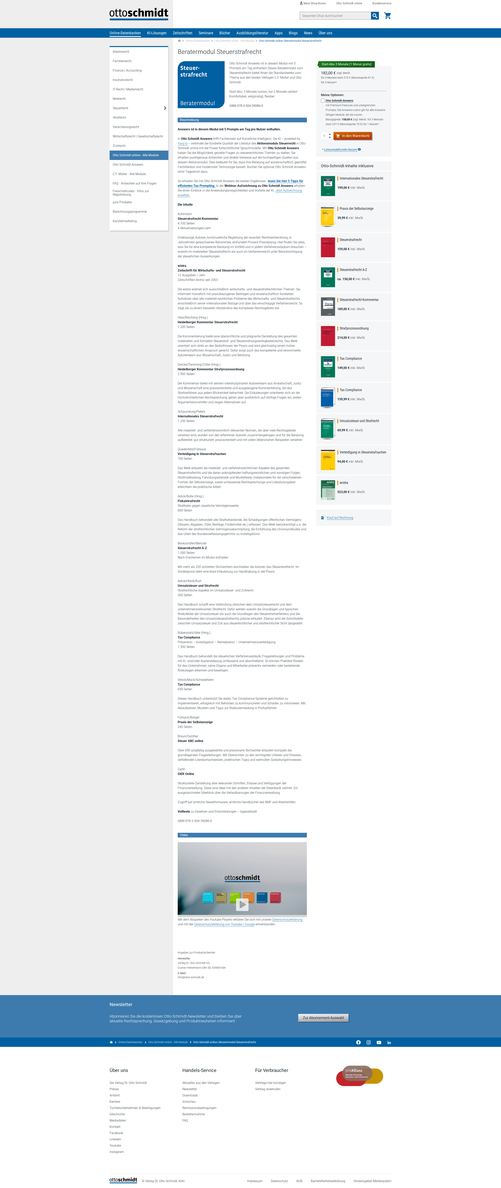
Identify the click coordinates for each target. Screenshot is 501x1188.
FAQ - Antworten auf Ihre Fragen (135, 183)
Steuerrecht (120, 108)
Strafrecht (119, 117)
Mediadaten (118, 1120)
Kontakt (115, 1127)
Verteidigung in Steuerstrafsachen (363, 452)
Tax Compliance (351, 358)
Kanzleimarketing (125, 221)
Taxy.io (182, 143)
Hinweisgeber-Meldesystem (372, 1181)
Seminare (206, 33)
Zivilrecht (119, 146)
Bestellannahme (193, 1114)
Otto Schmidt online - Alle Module (234, 40)
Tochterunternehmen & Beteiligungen (135, 1108)
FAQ (185, 1120)
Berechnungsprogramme (130, 211)
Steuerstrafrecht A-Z (353, 270)
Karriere (115, 1102)
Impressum (255, 1181)
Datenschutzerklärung (287, 919)
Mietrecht (119, 99)
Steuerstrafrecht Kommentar (359, 300)
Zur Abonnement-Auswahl (323, 1018)
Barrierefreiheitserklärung (328, 1181)
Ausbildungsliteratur (252, 33)
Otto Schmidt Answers (128, 164)
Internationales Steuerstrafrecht (361, 178)
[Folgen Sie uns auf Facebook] (358, 1042)
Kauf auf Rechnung (340, 518)
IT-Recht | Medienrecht (128, 89)
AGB (299, 1181)
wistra (344, 482)
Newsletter (189, 1089)
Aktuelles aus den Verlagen (201, 1083)
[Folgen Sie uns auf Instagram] (368, 1042)
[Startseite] (123, 1182)
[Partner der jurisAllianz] (359, 1076)
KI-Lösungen (157, 33)
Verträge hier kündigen (270, 1083)
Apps (279, 33)
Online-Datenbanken (125, 33)
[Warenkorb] (387, 16)
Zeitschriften (182, 33)
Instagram (117, 1152)
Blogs (293, 33)
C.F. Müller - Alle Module (129, 174)
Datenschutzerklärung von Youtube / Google (224, 924)
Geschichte (117, 1114)
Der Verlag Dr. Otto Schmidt (128, 1083)
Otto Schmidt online (349, 3)
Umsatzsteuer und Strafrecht (359, 421)
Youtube (115, 1145)
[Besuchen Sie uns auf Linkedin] (387, 1042)
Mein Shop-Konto (315, 3)
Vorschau (189, 1102)
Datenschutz (279, 1181)
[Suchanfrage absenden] (375, 16)
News (308, 33)
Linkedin (115, 1139)
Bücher (224, 33)
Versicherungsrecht (126, 127)
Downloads (190, 1095)
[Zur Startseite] (179, 40)
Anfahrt (115, 1095)
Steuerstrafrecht (351, 240)
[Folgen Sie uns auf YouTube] (379, 1042)
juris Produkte (122, 202)
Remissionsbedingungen (199, 1108)
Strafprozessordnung (354, 328)
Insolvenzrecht (123, 80)
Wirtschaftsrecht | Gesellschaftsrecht (138, 136)
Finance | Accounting (127, 70)
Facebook (116, 1133)
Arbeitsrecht (121, 52)
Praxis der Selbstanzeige (356, 208)
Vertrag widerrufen (267, 1089)
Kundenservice (381, 3)
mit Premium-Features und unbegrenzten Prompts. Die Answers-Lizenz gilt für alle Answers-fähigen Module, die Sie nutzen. (356, 112)
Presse (114, 1089)
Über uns (325, 33)
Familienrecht (122, 61)
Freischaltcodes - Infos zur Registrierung (131, 192)
